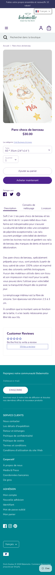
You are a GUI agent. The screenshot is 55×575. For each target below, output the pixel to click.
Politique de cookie (13, 440)
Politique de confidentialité (18, 436)
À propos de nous (12, 465)
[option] (27, 86)
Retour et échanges (14, 431)
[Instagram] (10, 526)
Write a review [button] (27, 346)
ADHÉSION (9, 489)
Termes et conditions (14, 445)
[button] (43, 11)
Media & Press (11, 470)
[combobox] (27, 149)
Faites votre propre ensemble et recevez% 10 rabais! (27, 4)
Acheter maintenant (27, 180)
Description (10, 208)
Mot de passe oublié (14, 509)
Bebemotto (26, 564)
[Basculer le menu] (6, 28)
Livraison (46, 208)
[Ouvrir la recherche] (5, 37)
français (10, 544)
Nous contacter (11, 421)
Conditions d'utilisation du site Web (22, 450)
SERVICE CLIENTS (13, 415)
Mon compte (10, 495)
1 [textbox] (6, 160)
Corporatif (8, 459)
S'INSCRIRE (15, 390)
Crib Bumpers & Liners (23, 142)
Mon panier (9, 514)
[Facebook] (5, 526)
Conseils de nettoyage (28, 206)
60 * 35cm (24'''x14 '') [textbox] (17, 150)
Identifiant (8, 504)
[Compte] (41, 26)
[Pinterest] (15, 526)
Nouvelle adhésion (13, 500)
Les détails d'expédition (16, 426)
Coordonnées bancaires (16, 475)
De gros (7, 480)
